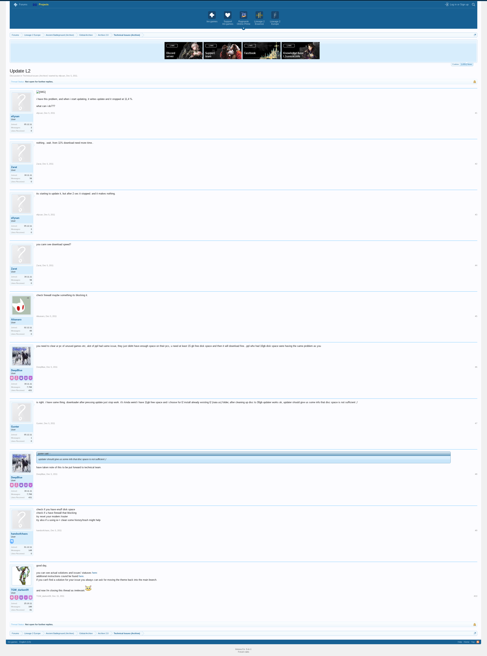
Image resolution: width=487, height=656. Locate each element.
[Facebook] (262, 58)
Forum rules (243, 652)
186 (30, 607)
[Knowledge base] (301, 58)
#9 (476, 530)
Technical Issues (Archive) (35, 76)
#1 (476, 113)
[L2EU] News (466, 64)
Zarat (14, 167)
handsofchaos (19, 533)
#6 (476, 367)
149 (30, 550)
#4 (476, 265)
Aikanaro (16, 319)
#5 (476, 316)
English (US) (25, 642)
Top (473, 642)
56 (31, 178)
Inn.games (13, 642)
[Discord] (184, 58)
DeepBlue (16, 370)
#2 (476, 164)
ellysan (62, 76)
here (94, 572)
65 (31, 331)
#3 (476, 214)
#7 (476, 423)
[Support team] (223, 58)
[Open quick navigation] (475, 35)
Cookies (455, 64)
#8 (476, 474)
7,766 (29, 387)
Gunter (15, 426)
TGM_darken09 (20, 589)
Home (466, 642)
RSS (478, 642)
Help (460, 642)
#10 (475, 596)
